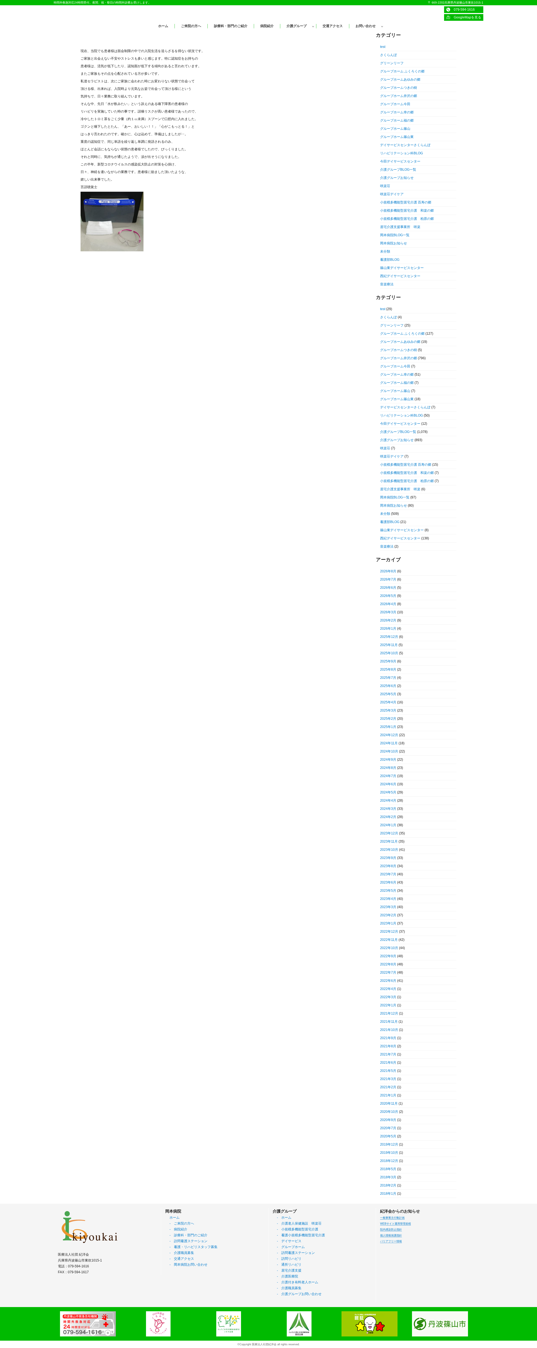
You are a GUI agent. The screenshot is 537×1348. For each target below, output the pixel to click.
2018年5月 (388, 1169)
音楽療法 (387, 284)
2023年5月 (388, 890)
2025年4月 (388, 702)
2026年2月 (388, 620)
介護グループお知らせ (397, 178)
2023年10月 (389, 849)
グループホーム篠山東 (397, 137)
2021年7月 (388, 1054)
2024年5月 (388, 792)
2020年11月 (389, 1103)
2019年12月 (389, 1144)
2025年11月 (389, 645)
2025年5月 (388, 694)
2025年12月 (389, 637)
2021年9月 (388, 1038)
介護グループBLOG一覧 (398, 169)
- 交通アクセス (181, 1258)
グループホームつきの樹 (398, 87)
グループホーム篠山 (395, 128)
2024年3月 (388, 808)
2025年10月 (389, 653)
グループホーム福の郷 (397, 120)
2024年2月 (388, 817)
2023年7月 (388, 874)
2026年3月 (388, 612)
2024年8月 (388, 768)
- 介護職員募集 (181, 1253)
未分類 (385, 251)
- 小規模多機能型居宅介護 (297, 1229)
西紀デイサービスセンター (400, 276)
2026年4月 (388, 604)
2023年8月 (388, 866)
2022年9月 (388, 956)
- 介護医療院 (287, 1276)
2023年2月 (388, 915)
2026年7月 (388, 579)
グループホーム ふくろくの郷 (402, 71)
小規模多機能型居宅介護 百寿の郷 (405, 202)
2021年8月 (388, 1046)
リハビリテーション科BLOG (401, 153)
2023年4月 (388, 899)
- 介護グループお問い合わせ (299, 1294)
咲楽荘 (385, 186)
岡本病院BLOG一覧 (394, 235)
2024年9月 (388, 759)
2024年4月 (388, 800)
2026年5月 (388, 596)
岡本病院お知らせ (393, 243)
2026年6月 (388, 587)
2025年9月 (388, 661)
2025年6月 (388, 686)
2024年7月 (388, 776)
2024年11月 (389, 743)
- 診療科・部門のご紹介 (188, 1235)
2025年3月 (388, 710)
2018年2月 (388, 1185)
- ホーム (284, 1217)
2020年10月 (389, 1111)
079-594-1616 (462, 9)
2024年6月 (388, 784)
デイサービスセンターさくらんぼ (405, 145)
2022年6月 (388, 980)
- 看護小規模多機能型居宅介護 (301, 1235)
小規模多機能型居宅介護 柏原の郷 (407, 218)
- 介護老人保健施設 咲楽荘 (299, 1223)
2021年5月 (388, 1071)
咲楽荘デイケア (392, 194)
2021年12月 (389, 1013)
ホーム (174, 1217)
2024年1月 (388, 825)
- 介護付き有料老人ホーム (297, 1282)
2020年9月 (388, 1120)
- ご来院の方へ (181, 1223)
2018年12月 (389, 1161)
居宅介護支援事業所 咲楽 (400, 227)
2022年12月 (389, 931)
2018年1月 (388, 1193)
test (382, 47)
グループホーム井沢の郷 (398, 96)
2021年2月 (388, 1087)
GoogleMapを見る (465, 17)
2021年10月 (389, 1030)
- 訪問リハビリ (289, 1258)
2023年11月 (389, 841)
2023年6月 (388, 882)
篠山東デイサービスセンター (402, 268)
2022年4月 (388, 989)
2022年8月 (388, 964)
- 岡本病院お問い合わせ (188, 1264)
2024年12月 (389, 735)
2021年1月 (388, 1095)
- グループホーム (291, 1247)
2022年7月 (388, 972)
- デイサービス (289, 1241)
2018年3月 (388, 1177)
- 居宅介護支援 (289, 1270)
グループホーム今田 (395, 104)
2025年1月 (388, 727)
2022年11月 (389, 940)
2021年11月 (389, 1021)
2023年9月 (388, 858)
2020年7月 (388, 1128)
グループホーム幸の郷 (397, 112)
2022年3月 (388, 997)
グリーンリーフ (392, 63)
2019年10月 (389, 1152)
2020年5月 (388, 1136)
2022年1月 (388, 1005)
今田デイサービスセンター (400, 161)
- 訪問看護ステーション (188, 1241)
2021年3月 (388, 1079)
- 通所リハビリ (289, 1264)
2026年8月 (388, 571)
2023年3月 (388, 907)
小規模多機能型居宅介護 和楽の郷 (407, 210)
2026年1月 (388, 628)
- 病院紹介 (178, 1229)
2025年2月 (388, 718)
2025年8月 (388, 669)
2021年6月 (388, 1062)
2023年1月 (388, 923)
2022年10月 (389, 948)
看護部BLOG (389, 259)
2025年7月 (388, 677)
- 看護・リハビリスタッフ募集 (193, 1247)
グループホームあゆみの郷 (400, 79)
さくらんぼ (388, 55)
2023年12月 (389, 833)
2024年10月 (389, 751)
